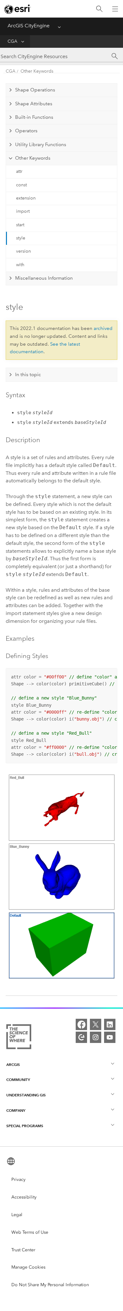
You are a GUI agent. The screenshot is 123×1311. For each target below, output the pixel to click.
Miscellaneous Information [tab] (44, 278)
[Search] (99, 9)
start (20, 225)
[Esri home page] (17, 9)
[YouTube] (109, 1037)
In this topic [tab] (28, 374)
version (23, 251)
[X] (95, 1024)
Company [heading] (15, 1110)
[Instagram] (95, 1037)
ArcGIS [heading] (13, 1064)
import (23, 211)
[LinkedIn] (109, 1024)
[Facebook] (81, 1024)
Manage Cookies (28, 1267)
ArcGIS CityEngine (29, 26)
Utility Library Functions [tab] (40, 144)
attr (19, 171)
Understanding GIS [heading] (26, 1095)
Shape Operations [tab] (35, 90)
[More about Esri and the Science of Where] (18, 1038)
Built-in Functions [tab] (34, 117)
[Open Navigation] (115, 9)
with (20, 264)
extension (26, 198)
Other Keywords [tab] (32, 158)
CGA (12, 41)
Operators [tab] (26, 131)
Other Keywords (36, 71)
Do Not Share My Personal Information (50, 1284)
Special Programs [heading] (24, 1125)
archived (103, 328)
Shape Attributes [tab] (33, 104)
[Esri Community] (81, 1037)
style (20, 238)
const (21, 185)
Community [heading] (18, 1079)
